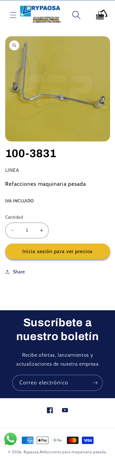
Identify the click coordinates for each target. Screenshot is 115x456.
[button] (8, 15)
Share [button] (19, 272)
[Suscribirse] (95, 383)
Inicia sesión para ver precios (57, 251)
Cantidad (14, 217)
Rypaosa (31, 452)
